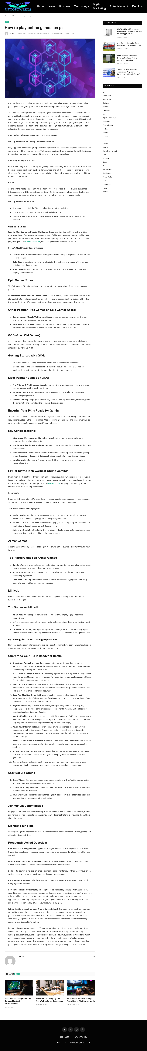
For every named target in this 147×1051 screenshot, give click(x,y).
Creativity (106, 110)
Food (104, 140)
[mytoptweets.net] (18, 6)
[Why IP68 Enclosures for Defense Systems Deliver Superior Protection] (109, 58)
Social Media (107, 177)
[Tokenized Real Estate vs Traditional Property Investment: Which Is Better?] (109, 72)
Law (104, 155)
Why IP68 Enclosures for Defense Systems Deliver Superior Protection (127, 58)
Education (106, 121)
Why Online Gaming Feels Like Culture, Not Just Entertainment (18, 1001)
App (104, 92)
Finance (106, 133)
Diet (104, 114)
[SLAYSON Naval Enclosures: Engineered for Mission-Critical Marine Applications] (109, 32)
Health (105, 147)
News (51, 6)
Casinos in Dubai (32, 242)
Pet (104, 166)
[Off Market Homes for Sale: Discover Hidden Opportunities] (109, 46)
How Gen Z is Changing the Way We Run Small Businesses (49, 999)
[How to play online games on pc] (50, 68)
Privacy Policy (80, 1037)
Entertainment (119, 6)
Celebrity (106, 107)
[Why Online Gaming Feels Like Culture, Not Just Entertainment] (19, 987)
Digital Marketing (99, 6)
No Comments (58, 34)
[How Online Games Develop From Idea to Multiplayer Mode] (81, 987)
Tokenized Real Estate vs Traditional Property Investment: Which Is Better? (128, 72)
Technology (81, 6)
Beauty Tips (107, 99)
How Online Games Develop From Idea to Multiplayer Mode (81, 999)
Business (64, 6)
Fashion (137, 6)
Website (106, 192)
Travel (105, 188)
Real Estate (107, 173)
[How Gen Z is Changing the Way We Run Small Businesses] (50, 987)
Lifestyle (106, 158)
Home (40, 6)
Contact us (65, 1037)
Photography (107, 169)
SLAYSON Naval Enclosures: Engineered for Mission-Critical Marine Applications (129, 31)
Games (105, 144)
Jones (13, 34)
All (7, 22)
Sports (105, 181)
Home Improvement (110, 151)
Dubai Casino (54, 483)
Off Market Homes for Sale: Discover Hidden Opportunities (129, 44)
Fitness (105, 136)
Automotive (107, 96)
